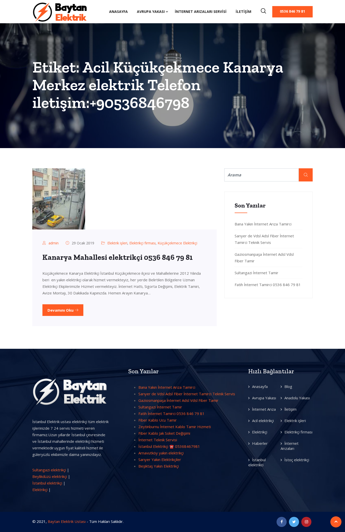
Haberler (260, 443)
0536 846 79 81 (292, 11)
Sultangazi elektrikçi (49, 469)
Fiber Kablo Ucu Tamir (157, 420)
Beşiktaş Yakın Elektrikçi (158, 466)
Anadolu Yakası (297, 397)
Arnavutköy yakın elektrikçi (161, 452)
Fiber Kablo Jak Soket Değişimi (164, 433)
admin (53, 243)
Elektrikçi (39, 489)
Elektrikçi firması (142, 243)
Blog (288, 386)
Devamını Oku (61, 310)
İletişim (243, 11)
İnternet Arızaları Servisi (201, 11)
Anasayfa (118, 11)
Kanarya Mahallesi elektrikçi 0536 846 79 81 (117, 257)
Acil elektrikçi (263, 420)
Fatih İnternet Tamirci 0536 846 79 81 (268, 284)
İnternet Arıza (264, 409)
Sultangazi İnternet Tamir (256, 272)
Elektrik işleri (117, 243)
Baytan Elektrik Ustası (67, 521)
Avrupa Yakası (151, 11)
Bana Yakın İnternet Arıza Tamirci (263, 223)
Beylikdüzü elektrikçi (49, 476)
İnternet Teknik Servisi (157, 439)
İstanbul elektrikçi (47, 482)
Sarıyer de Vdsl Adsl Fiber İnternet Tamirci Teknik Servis (186, 393)
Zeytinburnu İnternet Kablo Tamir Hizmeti (174, 426)
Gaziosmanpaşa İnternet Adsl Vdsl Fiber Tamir (178, 400)
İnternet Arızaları (290, 446)
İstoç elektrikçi (296, 459)
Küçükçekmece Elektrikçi (177, 243)
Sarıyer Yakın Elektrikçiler (159, 459)
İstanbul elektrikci (257, 462)
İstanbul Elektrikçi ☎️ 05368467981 (169, 446)
